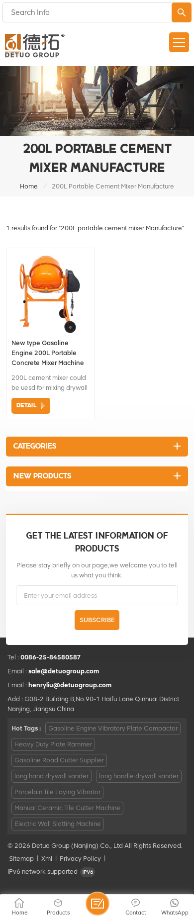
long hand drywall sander (51, 776)
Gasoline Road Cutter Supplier (59, 760)
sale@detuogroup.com (63, 671)
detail (26, 405)
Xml (46, 858)
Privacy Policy (80, 858)
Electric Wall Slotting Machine (57, 823)
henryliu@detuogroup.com (69, 685)
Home (29, 186)
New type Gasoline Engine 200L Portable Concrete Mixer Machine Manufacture (47, 353)
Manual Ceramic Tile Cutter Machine (67, 808)
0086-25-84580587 (50, 657)
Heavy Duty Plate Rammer (53, 744)
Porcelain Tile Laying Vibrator (57, 792)
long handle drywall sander (139, 776)
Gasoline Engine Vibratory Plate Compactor (113, 728)
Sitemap (21, 858)
